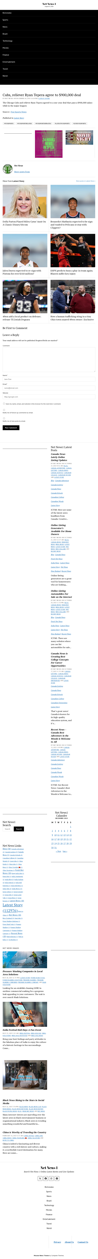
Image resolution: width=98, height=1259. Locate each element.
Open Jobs (18, 918)
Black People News (10, 1111)
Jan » (65, 851)
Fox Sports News (18, 111)
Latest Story (59, 477)
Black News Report (36, 1109)
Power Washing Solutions (11, 921)
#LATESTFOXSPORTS (62, 123)
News (5, 26)
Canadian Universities (59, 702)
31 (55, 847)
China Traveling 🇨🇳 (15, 867)
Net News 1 (49, 4)
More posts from (22, 171)
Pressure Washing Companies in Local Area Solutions (22, 973)
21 (67, 839)
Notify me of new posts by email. (14, 421)
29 (70, 843)
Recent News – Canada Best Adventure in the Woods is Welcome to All (60, 735)
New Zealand (61, 549)
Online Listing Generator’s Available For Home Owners (61, 530)
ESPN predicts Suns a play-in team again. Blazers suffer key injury (72, 272)
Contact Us (83, 1242)
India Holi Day (36, 1033)
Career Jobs (14, 861)
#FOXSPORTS (8, 123)
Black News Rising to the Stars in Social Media (23, 1102)
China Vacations (9, 870)
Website (5, 393)
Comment (6, 346)
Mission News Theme (41, 1255)
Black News (24, 1107)
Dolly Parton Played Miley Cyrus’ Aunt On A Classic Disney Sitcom (24, 223)
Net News (64, 567)
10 (55, 835)
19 (61, 839)
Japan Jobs (9, 895)
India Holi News (17, 886)
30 (52, 847)
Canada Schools (57, 473)
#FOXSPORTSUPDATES (43, 123)
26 (61, 843)
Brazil (5, 33)
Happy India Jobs (18, 873)
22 (70, 839)
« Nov (58, 851)
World (5, 76)
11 (58, 835)
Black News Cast (35, 1107)
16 (52, 839)
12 (61, 835)
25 (58, 843)
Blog (66, 466)
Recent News (56, 551)
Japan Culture (8, 892)
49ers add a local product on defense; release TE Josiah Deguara (22, 318)
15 (70, 835)
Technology (7, 40)
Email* (5, 384)
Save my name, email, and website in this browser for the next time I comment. (33, 404)
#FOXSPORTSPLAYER (24, 123)
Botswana (7, 12)
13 (64, 835)
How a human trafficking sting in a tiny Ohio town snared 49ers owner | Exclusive (72, 318)
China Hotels (29, 1136)
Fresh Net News (57, 559)
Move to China (8, 1140)
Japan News (12, 898)
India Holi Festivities (19, 1035)
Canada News (63, 470)
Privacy (57, 1242)
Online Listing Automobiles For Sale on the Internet (61, 593)
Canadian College (57, 497)
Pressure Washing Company (28, 982)
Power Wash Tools (9, 924)
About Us (69, 1242)
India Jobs (7, 889)
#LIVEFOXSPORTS (79, 123)
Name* (5, 375)
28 (67, 843)
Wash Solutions (12, 936)
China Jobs (13, 864)
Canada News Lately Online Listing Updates (59, 457)
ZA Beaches (13, 940)
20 (64, 839)
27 (64, 843)
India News (60, 544)
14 (67, 835)
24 (55, 843)
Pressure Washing (29, 980)
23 (52, 843)
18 (58, 839)
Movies (6, 47)
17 (55, 839)
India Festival (10, 882)
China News (7, 1138)
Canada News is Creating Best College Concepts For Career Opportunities (60, 659)
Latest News (64, 563)
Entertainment (9, 62)
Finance (6, 54)
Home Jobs (7, 876)
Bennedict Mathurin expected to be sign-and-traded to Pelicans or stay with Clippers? (72, 224)
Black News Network (20, 1109)
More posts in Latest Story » (85, 181)
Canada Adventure (58, 468)
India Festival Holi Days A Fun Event (22, 1029)
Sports (5, 19)
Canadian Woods (64, 475)
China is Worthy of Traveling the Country (24, 1132)
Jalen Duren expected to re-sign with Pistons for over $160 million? (22, 272)
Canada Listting (57, 485)
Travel (5, 69)
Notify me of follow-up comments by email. (18, 413)
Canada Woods (56, 754)
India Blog (9, 879)
